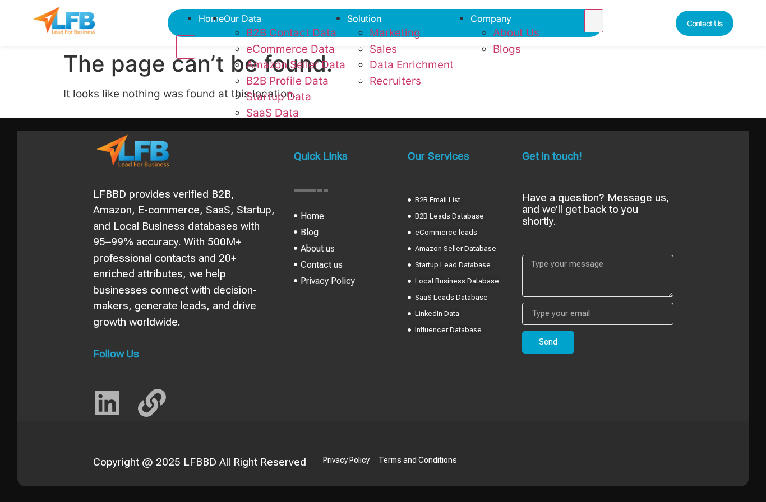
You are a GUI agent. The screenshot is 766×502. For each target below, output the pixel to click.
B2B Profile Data (287, 81)
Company (490, 18)
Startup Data (278, 96)
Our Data (242, 18)
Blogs (507, 49)
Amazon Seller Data (295, 64)
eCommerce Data (290, 49)
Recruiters (395, 81)
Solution (364, 18)
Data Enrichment (412, 64)
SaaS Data (272, 112)
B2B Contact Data (291, 32)
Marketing (395, 32)
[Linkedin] (107, 403)
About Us (516, 32)
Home (211, 18)
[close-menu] (185, 47)
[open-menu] (593, 20)
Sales (383, 49)
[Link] (152, 403)
